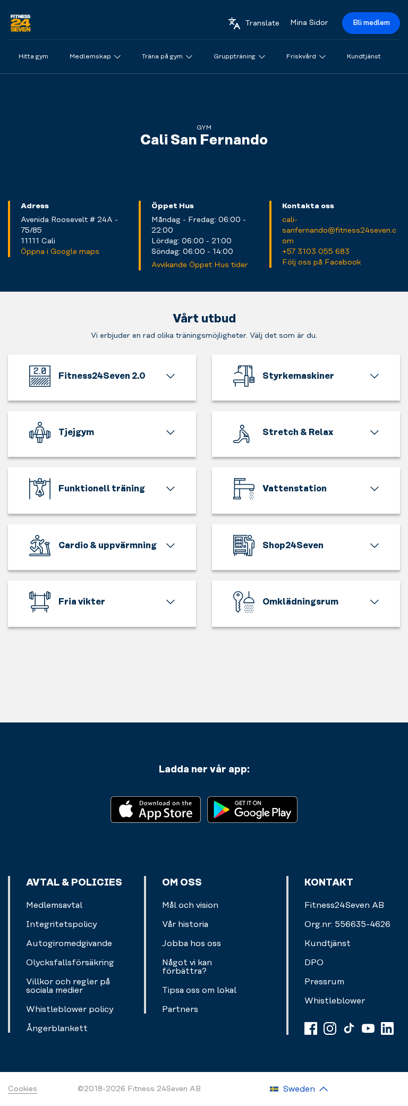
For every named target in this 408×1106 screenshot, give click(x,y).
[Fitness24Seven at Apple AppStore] (155, 809)
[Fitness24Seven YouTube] (368, 1028)
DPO (314, 962)
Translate (262, 23)
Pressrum (324, 981)
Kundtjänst (327, 943)
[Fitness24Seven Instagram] (330, 1028)
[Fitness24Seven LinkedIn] (387, 1028)
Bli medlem (371, 23)
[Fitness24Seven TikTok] (349, 1028)
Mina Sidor (309, 23)
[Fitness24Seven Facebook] (310, 1028)
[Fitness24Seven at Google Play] (252, 809)
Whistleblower (334, 1001)
